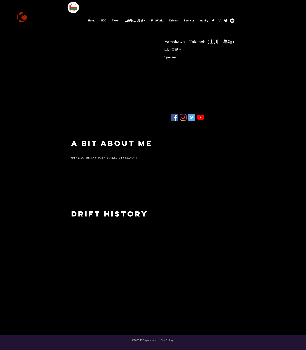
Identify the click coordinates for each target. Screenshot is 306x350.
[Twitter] (226, 20)
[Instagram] (219, 20)
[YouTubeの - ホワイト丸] (232, 20)
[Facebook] (213, 20)
